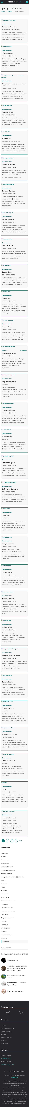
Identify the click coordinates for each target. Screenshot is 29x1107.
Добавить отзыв (7, 24)
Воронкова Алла (8, 708)
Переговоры (4, 914)
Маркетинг (4, 884)
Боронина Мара (7, 436)
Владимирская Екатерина (11, 656)
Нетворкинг (4, 904)
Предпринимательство (7, 918)
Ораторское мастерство (8, 911)
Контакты (3, 1040)
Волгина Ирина (7, 682)
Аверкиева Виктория (9, 27)
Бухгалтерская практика (8, 870)
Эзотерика (17, 29)
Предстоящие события (7, 1028)
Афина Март (6, 138)
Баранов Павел (7, 246)
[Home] (14, 2)
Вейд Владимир (7, 544)
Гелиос (4, 789)
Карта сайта (4, 1043)
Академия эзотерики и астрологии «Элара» (14, 85)
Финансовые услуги (7, 935)
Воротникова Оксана (9, 734)
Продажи (3, 921)
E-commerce (4, 853)
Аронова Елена (7, 112)
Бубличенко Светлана (10, 489)
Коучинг (3, 880)
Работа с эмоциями (12, 960)
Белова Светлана (8, 327)
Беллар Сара (6, 272)
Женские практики (6, 873)
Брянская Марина (8, 463)
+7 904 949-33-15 (6, 1058)
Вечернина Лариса (8, 599)
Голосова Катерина (9, 818)
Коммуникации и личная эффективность (12, 877)
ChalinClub (14, 1077)
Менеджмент (5, 894)
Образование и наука (7, 907)
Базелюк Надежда (8, 191)
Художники (4, 938)
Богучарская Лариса (9, 382)
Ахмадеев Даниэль (9, 165)
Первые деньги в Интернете (15, 991)
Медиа (3, 887)
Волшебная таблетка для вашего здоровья (16, 976)
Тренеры (3, 1034)
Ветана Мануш (7, 572)
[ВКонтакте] (8, 1013)
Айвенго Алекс (7, 53)
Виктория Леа (7, 627)
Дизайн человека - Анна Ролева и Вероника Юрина (16, 984)
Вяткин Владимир (8, 761)
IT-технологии (5, 860)
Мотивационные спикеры (8, 901)
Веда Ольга (6, 515)
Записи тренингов (6, 1031)
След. (20, 841)
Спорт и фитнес (5, 928)
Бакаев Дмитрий (8, 219)
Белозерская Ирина (9, 353)
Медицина (4, 890)
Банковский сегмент (7, 867)
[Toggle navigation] (2, 2)
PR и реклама (5, 863)
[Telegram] (21, 1013)
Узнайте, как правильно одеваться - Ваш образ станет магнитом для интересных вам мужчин (17, 968)
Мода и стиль (5, 897)
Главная (3, 1025)
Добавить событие (6, 1037)
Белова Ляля (6, 298)
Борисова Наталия (8, 410)
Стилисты (4, 931)
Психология (4, 924)
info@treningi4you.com (7, 1065)
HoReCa (3, 856)
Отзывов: (23, 350)
